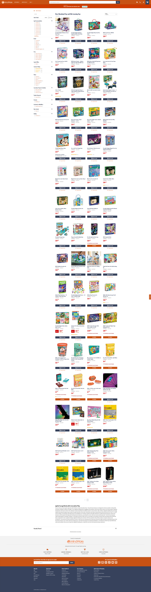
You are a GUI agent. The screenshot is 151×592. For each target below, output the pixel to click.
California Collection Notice (99, 573)
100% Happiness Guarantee (82, 570)
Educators (35, 578)
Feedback (150, 297)
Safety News (96, 575)
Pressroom (79, 578)
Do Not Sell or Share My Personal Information (102, 576)
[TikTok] (109, 562)
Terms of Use (96, 571)
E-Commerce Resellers (98, 578)
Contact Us (64, 570)
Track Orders (64, 575)
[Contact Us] (140, 2)
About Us (78, 573)
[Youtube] (112, 562)
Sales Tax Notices (65, 578)
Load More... (36, 36)
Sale (34, 579)
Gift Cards (48, 570)
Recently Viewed (37, 529)
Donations (79, 575)
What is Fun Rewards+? (66, 584)
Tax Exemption (64, 579)
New (34, 573)
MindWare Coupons (49, 573)
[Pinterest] (106, 562)
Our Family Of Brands (81, 571)
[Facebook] (99, 562)
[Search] (118, 2)
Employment (79, 579)
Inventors (78, 576)
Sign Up (71, 562)
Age (34, 570)
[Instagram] (116, 562)
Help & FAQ (64, 576)
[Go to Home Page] (34, 10)
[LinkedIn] (102, 562)
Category (35, 571)
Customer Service (65, 571)
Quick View (63, 43)
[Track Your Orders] (137, 2)
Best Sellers (36, 576)
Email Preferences (65, 583)
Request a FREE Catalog (50, 575)
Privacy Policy (96, 570)
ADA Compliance (65, 581)
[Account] (143, 2)
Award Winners (36, 575)
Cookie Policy (96, 579)
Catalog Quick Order (50, 571)
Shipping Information (66, 573)
